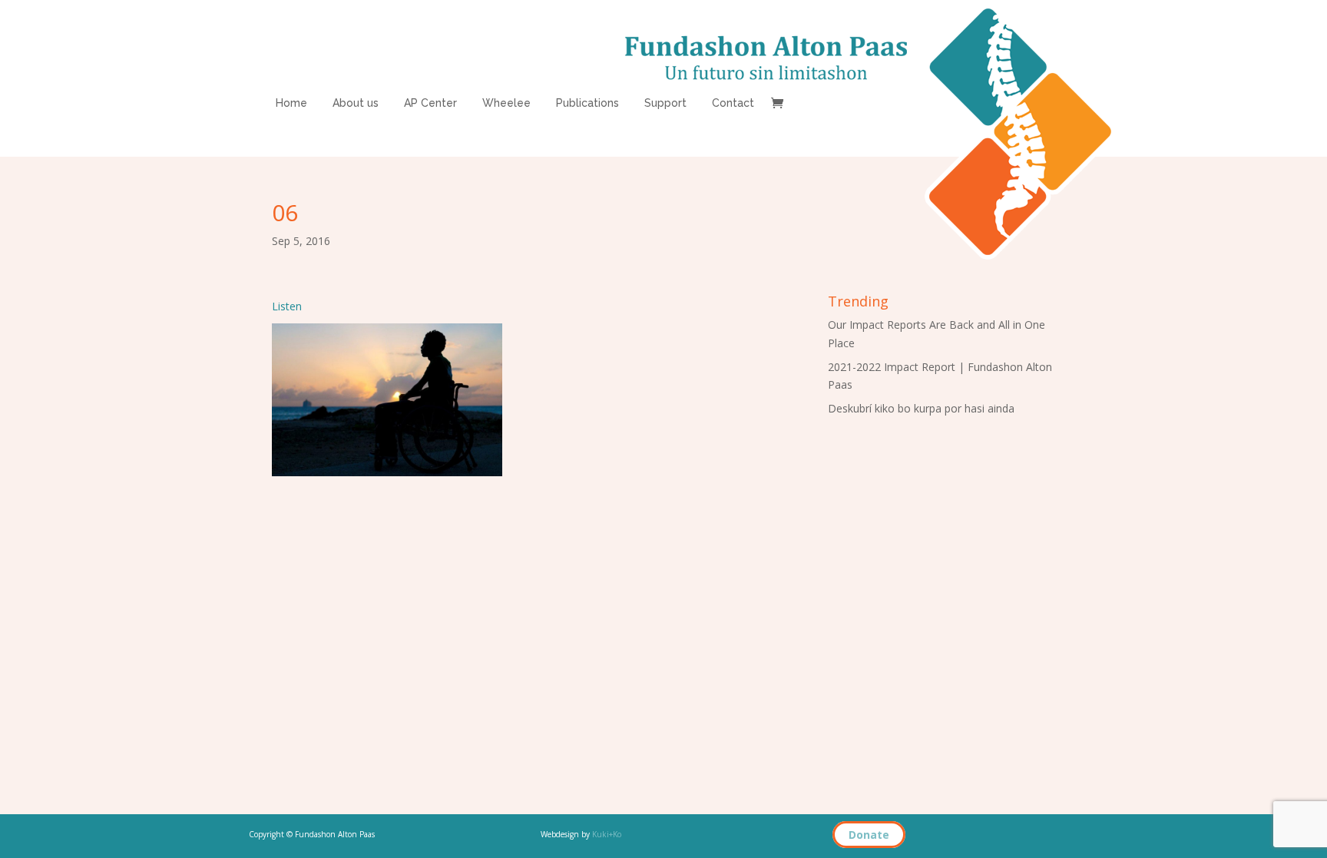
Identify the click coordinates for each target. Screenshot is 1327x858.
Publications (587, 103)
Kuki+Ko (606, 834)
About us (356, 103)
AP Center (430, 103)
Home (291, 103)
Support (665, 103)
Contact (733, 103)
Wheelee (506, 103)
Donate (869, 834)
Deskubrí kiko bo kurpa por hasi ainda (921, 408)
